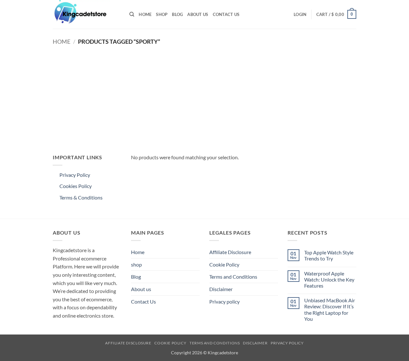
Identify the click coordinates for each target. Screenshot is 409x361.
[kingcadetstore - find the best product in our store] (86, 14)
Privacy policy (224, 301)
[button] (300, 14)
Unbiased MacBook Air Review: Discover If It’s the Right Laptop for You (329, 309)
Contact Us (226, 14)
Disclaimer (221, 289)
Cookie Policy (224, 264)
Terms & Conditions (81, 197)
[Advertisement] (204, 95)
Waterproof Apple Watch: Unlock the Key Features (329, 279)
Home (145, 14)
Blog (177, 14)
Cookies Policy (75, 186)
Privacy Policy (74, 175)
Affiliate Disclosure (230, 252)
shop (161, 14)
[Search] (131, 14)
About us (197, 14)
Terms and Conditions (233, 277)
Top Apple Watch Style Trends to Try (328, 255)
